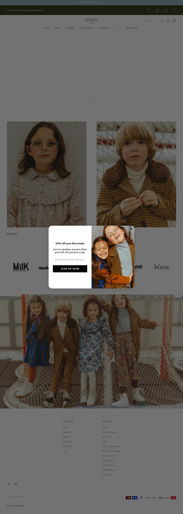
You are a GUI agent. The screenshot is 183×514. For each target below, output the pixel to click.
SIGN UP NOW (70, 268)
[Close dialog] (131, 229)
